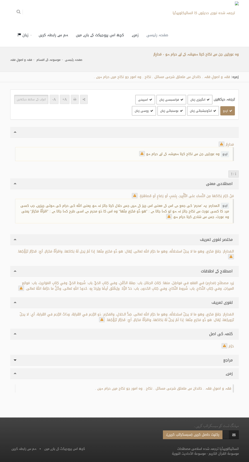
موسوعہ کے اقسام (48, 59)
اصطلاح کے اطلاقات (217, 271)
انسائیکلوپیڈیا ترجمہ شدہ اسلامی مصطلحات (208, 449)
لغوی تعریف (223, 302)
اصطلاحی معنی (220, 183)
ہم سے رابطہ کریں (53, 35)
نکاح (148, 77)
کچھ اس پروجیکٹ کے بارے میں (100, 35)
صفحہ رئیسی (157, 35)
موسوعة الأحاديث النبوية (189, 454)
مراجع (228, 360)
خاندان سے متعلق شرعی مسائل (177, 77)
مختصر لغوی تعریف (217, 239)
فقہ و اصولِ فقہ (21, 59)
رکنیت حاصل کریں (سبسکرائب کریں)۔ (192, 434)
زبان (24, 35)
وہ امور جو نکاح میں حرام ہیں (118, 77)
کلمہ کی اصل (221, 334)
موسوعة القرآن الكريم (224, 454)
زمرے (135, 35)
